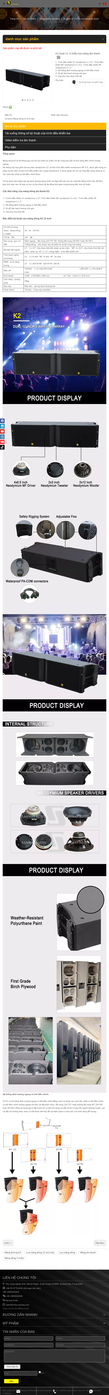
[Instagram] (2, 436)
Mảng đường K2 (13, 1252)
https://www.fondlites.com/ (16, 1308)
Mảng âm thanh (88, 1252)
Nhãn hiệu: (56, 115)
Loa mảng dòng (67, 1252)
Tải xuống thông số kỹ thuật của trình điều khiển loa (37, 133)
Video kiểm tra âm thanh (20, 140)
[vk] (2, 442)
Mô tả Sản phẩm (15, 126)
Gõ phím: (9, 119)
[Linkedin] (2, 426)
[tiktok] (2, 447)
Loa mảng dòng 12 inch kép (40, 1252)
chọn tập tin (12, 1366)
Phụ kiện (10, 147)
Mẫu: (7, 115)
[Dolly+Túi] (74, 82)
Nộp (11, 1381)
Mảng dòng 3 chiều (14, 1258)
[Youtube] (2, 431)
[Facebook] (2, 421)
